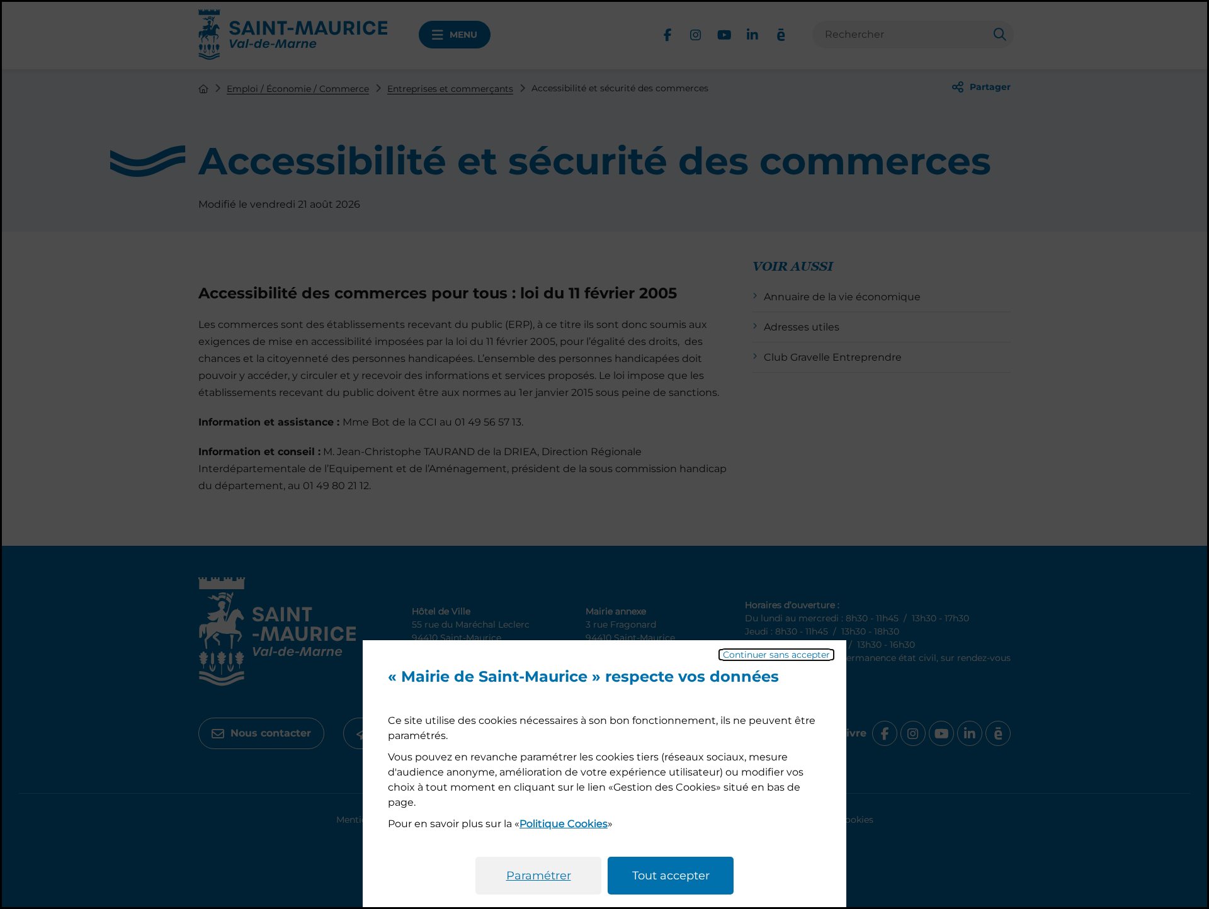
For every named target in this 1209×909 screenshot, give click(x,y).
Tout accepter (671, 876)
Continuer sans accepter (776, 655)
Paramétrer (538, 876)
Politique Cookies (563, 824)
